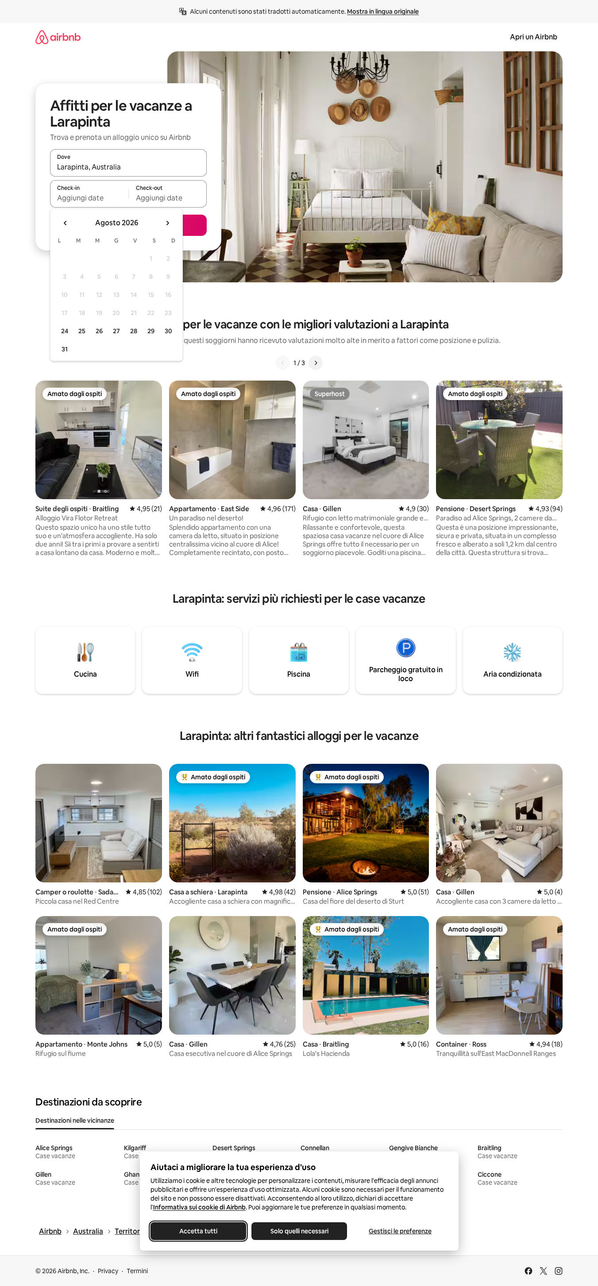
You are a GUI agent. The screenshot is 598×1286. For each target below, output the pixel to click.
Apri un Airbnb (533, 37)
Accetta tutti (198, 1231)
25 (81, 331)
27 (116, 331)
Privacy (108, 1271)
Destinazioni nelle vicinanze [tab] (74, 1120)
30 (168, 331)
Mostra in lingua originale (383, 11)
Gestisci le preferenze (400, 1231)
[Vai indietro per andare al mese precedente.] (65, 223)
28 (133, 331)
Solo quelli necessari (299, 1231)
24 (64, 331)
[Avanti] (316, 363)
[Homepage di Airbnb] (58, 37)
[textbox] (89, 198)
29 (150, 331)
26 (99, 331)
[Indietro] (283, 363)
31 (65, 349)
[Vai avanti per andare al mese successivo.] (167, 223)
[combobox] (128, 167)
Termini (137, 1271)
